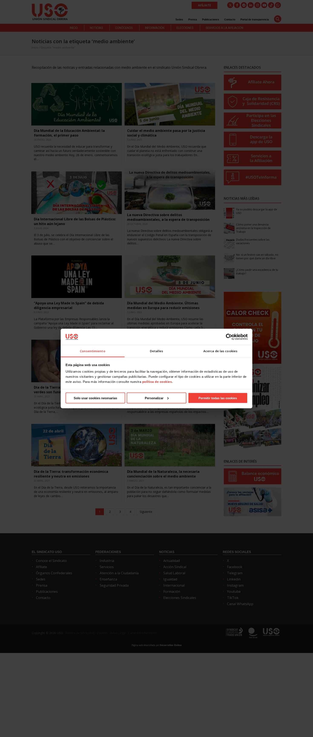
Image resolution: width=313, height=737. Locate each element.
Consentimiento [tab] (92, 351)
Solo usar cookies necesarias (95, 398)
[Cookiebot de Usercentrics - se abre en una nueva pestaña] (229, 337)
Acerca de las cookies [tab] (220, 351)
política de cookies (157, 381)
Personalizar (154, 398)
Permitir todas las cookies (217, 398)
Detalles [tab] (156, 351)
